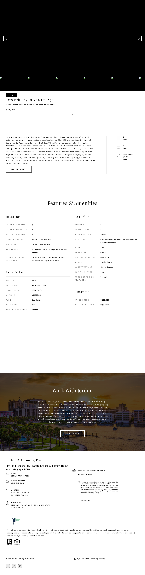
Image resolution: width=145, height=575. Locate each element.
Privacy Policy (93, 492)
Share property (18, 169)
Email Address (85, 474)
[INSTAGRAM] (14, 566)
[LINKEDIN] (20, 566)
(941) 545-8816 (17, 483)
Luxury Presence (25, 558)
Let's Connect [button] (72, 434)
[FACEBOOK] (8, 566)
